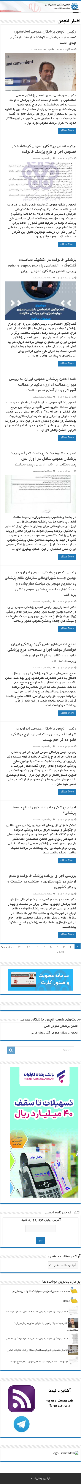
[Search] (11, 1050)
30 (20, 946)
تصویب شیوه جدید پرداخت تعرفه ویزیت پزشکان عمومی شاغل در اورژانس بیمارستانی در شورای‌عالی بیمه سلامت (43, 459)
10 (37, 946)
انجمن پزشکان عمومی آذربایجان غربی (54, 1033)
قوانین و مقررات (42, 1478)
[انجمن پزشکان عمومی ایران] (40, 6)
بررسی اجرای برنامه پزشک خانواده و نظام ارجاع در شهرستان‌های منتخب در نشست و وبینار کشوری (41, 882)
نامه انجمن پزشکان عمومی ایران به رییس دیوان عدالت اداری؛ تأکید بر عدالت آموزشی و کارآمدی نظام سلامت (42, 385)
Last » (60, 952)
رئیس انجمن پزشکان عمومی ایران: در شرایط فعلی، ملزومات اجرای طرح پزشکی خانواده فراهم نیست (43, 734)
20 (28, 946)
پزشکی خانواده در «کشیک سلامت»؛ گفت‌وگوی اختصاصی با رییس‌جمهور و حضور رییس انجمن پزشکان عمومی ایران (41, 266)
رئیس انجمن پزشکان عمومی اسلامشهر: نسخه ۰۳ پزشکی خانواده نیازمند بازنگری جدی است (43, 37)
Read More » (67, 131)
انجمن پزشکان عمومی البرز (61, 1026)
